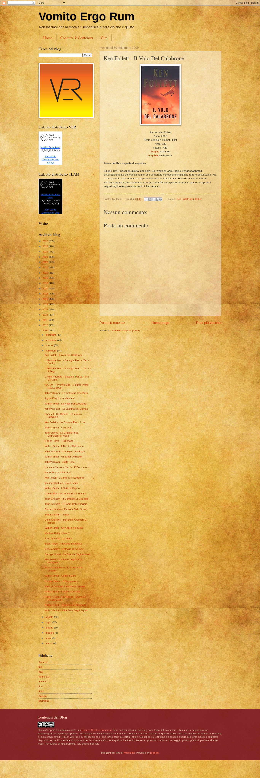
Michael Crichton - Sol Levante (61, 483)
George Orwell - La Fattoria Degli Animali (67, 554)
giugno (49, 627)
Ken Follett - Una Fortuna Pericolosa (65, 422)
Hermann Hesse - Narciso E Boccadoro (67, 467)
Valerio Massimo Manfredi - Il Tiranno (65, 493)
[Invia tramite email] (146, 199)
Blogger (154, 752)
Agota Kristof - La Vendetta (59, 398)
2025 (46, 246)
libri (192, 199)
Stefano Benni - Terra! (57, 514)
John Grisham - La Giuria (59, 538)
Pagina (155, 151)
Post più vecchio (208, 323)
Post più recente (112, 323)
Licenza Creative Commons (97, 730)
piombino (44, 700)
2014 (46, 304)
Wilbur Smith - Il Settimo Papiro (62, 488)
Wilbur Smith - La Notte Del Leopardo (65, 403)
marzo (49, 643)
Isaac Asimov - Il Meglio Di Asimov (64, 549)
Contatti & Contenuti (76, 37)
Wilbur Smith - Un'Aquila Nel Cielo (64, 527)
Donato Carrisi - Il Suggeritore (61, 581)
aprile (48, 638)
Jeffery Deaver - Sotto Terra (60, 462)
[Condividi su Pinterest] (160, 199)
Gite (104, 37)
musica (43, 696)
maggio (50, 632)
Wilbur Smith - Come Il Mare (60, 575)
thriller (198, 199)
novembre (51, 340)
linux (41, 691)
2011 (46, 320)
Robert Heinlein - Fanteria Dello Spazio (66, 509)
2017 (46, 288)
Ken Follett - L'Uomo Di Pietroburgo (65, 477)
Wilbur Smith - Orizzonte (58, 427)
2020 (46, 272)
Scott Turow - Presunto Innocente (63, 543)
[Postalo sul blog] (150, 199)
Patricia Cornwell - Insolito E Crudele (65, 586)
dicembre (51, 334)
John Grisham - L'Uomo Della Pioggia (66, 504)
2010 (46, 325)
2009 (46, 330)
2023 (46, 257)
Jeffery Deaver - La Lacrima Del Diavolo (66, 408)
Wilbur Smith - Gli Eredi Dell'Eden (63, 456)
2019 (46, 277)
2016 (46, 293)
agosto (49, 617)
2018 (46, 283)
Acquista (153, 155)
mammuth (129, 752)
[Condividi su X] (153, 199)
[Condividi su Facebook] (157, 199)
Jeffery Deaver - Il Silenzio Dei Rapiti (65, 451)
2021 (46, 267)
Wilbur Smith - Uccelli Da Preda (62, 591)
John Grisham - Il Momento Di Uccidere (67, 498)
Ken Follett (182, 199)
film (40, 667)
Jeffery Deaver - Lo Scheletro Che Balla (66, 393)
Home (48, 37)
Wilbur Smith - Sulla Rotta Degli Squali (66, 610)
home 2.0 (44, 676)
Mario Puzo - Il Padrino (58, 472)
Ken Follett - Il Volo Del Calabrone (63, 355)
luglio (48, 622)
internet (42, 681)
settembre (51, 350)
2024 (46, 251)
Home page (160, 323)
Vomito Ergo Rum (87, 16)
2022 (46, 262)
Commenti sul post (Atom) (125, 330)
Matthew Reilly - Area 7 (57, 533)
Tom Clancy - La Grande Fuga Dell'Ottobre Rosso (61, 434)
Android (43, 662)
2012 (46, 314)
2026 (46, 241)
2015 (46, 299)
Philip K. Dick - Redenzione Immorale (65, 605)
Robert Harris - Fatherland (59, 440)
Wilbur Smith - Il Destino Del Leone (64, 446)
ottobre (49, 345)
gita (41, 671)
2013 (46, 309)
